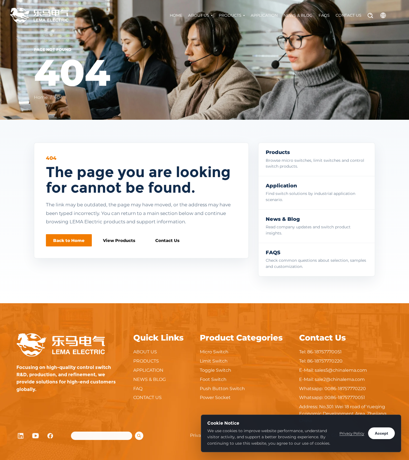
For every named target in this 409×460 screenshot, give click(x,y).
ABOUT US (198, 15)
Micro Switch (214, 351)
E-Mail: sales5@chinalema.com (333, 370)
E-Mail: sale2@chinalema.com (332, 379)
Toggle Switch (215, 370)
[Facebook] (50, 436)
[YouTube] (35, 436)
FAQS (324, 15)
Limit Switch (214, 361)
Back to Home (69, 240)
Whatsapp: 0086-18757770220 (332, 388)
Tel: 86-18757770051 (320, 351)
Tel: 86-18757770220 (321, 361)
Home (41, 97)
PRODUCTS (230, 15)
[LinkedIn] (20, 436)
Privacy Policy (351, 433)
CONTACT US (348, 15)
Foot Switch (213, 379)
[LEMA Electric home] (39, 15)
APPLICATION (264, 15)
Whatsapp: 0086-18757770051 (332, 397)
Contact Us (167, 240)
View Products (119, 240)
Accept (381, 433)
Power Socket (215, 397)
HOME (176, 15)
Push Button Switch (222, 388)
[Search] (370, 15)
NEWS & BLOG (298, 15)
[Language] (383, 15)
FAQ (137, 388)
